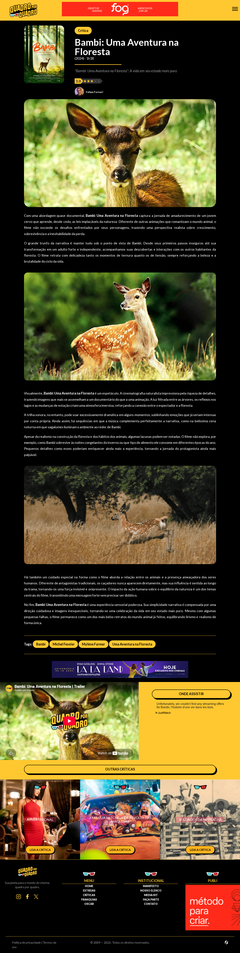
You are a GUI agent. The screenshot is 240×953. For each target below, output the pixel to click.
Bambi (40, 644)
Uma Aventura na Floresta (132, 644)
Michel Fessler (64, 644)
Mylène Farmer (93, 644)
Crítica (83, 30)
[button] (235, 9)
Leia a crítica (40, 849)
